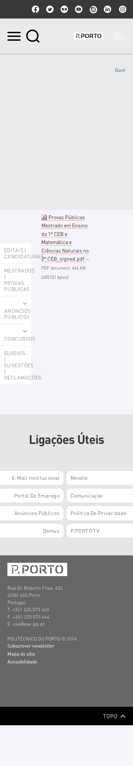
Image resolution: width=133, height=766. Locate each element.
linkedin (107, 9)
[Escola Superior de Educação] (100, 36)
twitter (50, 9)
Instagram (122, 9)
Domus (51, 530)
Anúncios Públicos (36, 512)
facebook (35, 9)
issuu (93, 9)
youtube (78, 9)
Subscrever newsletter (30, 645)
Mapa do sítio (21, 653)
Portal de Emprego (36, 495)
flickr (64, 9)
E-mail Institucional (35, 477)
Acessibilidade (22, 661)
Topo (111, 716)
